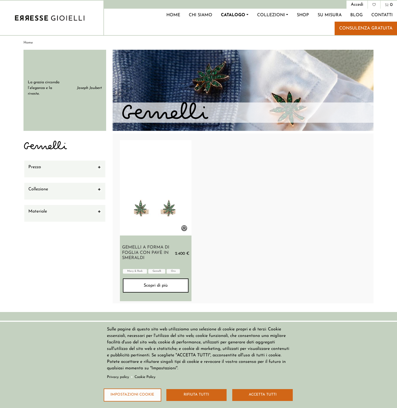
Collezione (38, 189)
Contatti (382, 15)
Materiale (37, 211)
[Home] (50, 18)
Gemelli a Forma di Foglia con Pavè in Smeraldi (145, 252)
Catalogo (233, 15)
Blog (356, 15)
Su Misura (330, 15)
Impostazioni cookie (132, 394)
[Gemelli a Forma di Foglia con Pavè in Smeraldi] (155, 188)
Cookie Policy (145, 377)
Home (173, 15)
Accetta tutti (263, 394)
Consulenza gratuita (365, 28)
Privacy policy (118, 377)
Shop (303, 15)
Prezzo (34, 167)
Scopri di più (156, 285)
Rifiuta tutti (196, 394)
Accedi (357, 4)
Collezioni (271, 15)
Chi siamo (200, 15)
